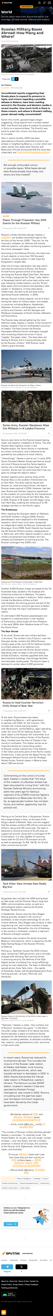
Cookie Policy (6, 1284)
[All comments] (3, 1312)
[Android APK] (8, 1294)
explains (6, 237)
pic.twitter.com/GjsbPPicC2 (26, 1120)
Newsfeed (37, 1178)
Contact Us (34, 1281)
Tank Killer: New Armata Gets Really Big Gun (24, 885)
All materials (5, 88)
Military (43, 1260)
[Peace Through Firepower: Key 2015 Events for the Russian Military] (26, 197)
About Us (5, 1281)
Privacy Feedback (31, 1284)
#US (36, 1114)
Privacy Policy (18, 1284)
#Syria (29, 1163)
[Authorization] (39, 2)
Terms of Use (23, 1281)
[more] (48, 228)
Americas (14, 1260)
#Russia (18, 1117)
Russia (11, 1178)
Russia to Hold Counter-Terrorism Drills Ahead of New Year (23, 704)
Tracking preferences (9, 1288)
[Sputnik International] (7, 4)
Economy (33, 1260)
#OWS (38, 1160)
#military (28, 1117)
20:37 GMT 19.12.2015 (9, 41)
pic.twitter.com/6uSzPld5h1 (26, 1166)
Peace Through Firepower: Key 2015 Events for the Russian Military (24, 221)
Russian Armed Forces (9, 1183)
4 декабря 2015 (32, 1125)
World (6, 216)
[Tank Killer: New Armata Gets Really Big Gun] (26, 865)
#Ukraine (19, 1163)
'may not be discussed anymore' (34, 152)
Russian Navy (45, 1183)
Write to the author (17, 88)
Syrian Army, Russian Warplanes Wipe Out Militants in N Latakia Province (26, 427)
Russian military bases (9, 1188)
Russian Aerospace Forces (29, 1183)
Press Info (13, 1281)
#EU (36, 1163)
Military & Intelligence (24, 1178)
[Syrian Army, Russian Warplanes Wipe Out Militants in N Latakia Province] (26, 406)
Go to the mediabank (27, 74)
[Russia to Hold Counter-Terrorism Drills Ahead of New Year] (26, 683)
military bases (24, 1188)
